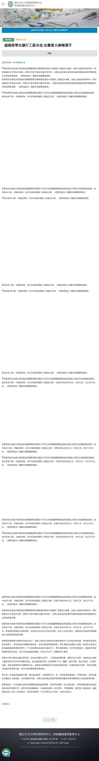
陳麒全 (21, 62)
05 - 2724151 (70, 739)
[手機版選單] (3, 4)
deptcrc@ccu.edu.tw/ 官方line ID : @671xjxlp (49, 743)
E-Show (76, 747)
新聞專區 (51, 20)
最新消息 (42, 20)
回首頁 (34, 20)
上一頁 (51, 720)
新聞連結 (6, 704)
